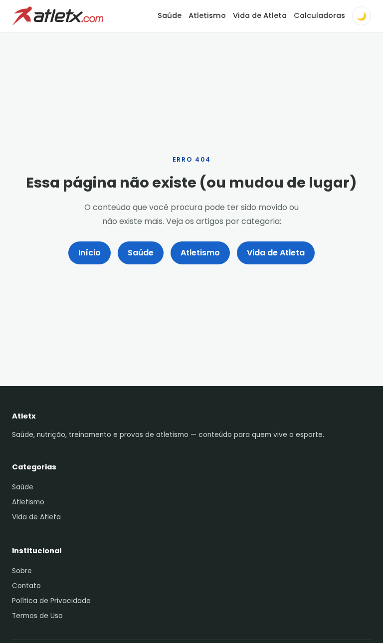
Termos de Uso (37, 616)
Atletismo (207, 15)
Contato (26, 586)
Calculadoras (319, 15)
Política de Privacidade (51, 601)
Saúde (170, 15)
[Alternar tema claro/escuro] (361, 15)
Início (89, 252)
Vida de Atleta (260, 15)
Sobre (22, 571)
